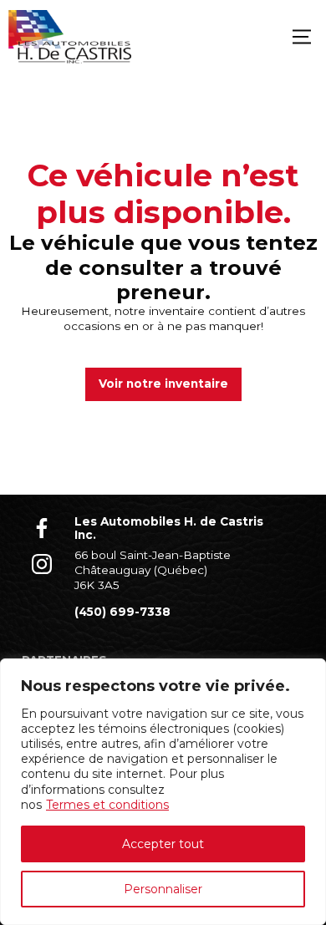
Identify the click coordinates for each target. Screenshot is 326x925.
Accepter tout (163, 843)
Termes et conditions (107, 804)
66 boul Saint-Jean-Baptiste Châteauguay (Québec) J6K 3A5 (152, 569)
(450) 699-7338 (122, 611)
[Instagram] (42, 564)
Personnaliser (163, 889)
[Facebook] (42, 528)
